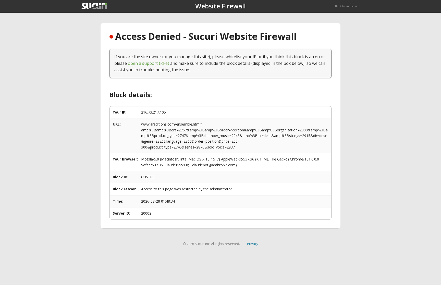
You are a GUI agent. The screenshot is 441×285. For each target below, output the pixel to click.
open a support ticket (148, 63)
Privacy (252, 243)
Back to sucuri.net (347, 6)
